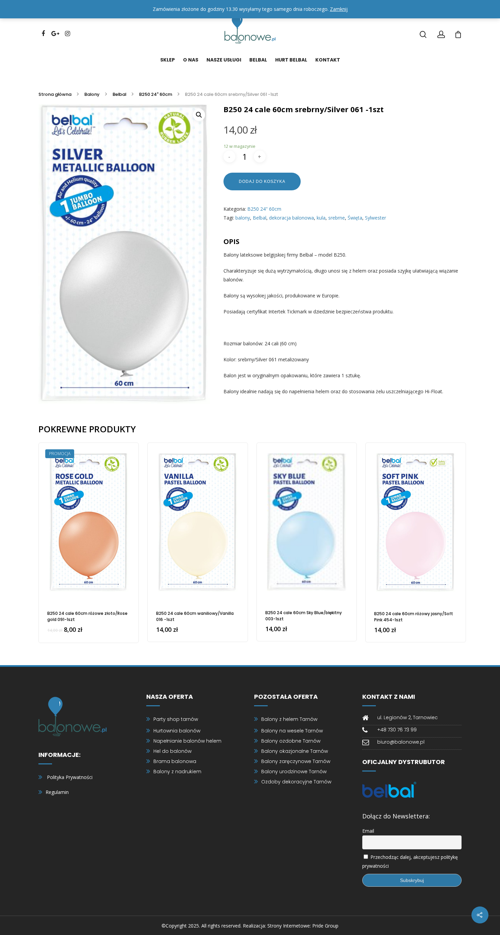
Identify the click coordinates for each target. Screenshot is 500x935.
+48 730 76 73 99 (397, 729)
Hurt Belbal (291, 60)
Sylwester (375, 217)
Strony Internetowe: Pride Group (302, 925)
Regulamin (57, 792)
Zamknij (339, 9)
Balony (92, 94)
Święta (355, 217)
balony (242, 217)
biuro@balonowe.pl (400, 742)
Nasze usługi (223, 60)
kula (321, 217)
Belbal (258, 60)
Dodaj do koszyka (262, 181)
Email (368, 831)
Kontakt (327, 60)
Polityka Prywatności (70, 777)
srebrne (336, 217)
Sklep (167, 60)
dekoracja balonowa (291, 217)
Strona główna (54, 94)
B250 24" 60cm (155, 94)
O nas (190, 60)
